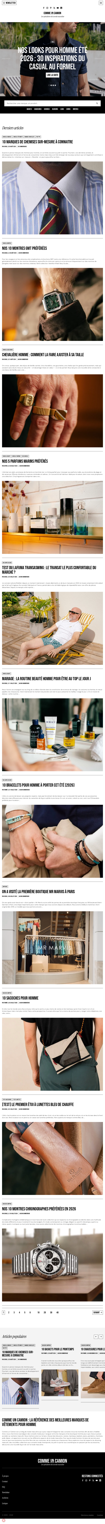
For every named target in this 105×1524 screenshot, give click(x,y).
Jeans (62, 109)
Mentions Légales (87, 1515)
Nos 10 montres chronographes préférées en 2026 (39, 1209)
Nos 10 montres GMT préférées (24, 248)
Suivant (96, 1312)
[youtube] (58, 8)
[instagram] (47, 8)
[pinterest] (51, 8)
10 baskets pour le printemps (57, 1349)
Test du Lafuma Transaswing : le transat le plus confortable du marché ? (49, 570)
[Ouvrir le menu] (101, 3)
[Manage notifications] (3, 1520)
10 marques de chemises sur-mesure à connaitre (37, 142)
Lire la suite (52, 75)
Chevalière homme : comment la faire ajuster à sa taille (43, 355)
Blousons (55, 109)
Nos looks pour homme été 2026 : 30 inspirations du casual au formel (52, 58)
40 (57, 1312)
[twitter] (54, 8)
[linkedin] (61, 8)
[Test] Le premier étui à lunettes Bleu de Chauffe (38, 1104)
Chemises (47, 109)
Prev (96, 1337)
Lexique (5, 1503)
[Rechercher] (97, 103)
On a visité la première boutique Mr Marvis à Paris (38, 891)
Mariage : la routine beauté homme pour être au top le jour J (46, 679)
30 (51, 1312)
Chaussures (38, 109)
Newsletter (11, 2)
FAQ (3, 1487)
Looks (52, 42)
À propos (5, 1476)
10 (38, 1312)
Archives (5, 1497)
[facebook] (44, 8)
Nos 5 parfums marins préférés (25, 461)
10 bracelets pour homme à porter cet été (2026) (38, 785)
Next (101, 1337)
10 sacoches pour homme (20, 998)
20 (45, 1312)
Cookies (100, 1515)
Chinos (68, 109)
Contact (5, 1481)
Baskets (29, 109)
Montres (75, 109)
